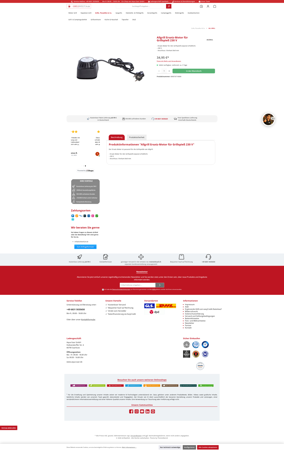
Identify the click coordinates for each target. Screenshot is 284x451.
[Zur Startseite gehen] (79, 6)
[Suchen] (168, 6)
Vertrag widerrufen (8, 428)
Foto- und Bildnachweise (195, 321)
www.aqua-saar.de (74, 362)
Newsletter (189, 323)
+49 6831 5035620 (161, 119)
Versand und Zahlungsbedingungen (200, 316)
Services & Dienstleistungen (184, 1)
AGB (153, 289)
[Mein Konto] (208, 6)
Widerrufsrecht (191, 311)
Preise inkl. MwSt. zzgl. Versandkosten (169, 61)
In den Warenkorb (193, 71)
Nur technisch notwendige (170, 447)
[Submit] (159, 285)
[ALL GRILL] (209, 40)
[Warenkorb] (214, 6)
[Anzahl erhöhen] (169, 71)
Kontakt (188, 328)
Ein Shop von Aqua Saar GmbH (132, 1)
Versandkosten (136, 436)
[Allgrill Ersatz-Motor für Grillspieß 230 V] (110, 69)
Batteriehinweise (192, 318)
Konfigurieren (189, 447)
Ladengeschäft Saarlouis (159, 1)
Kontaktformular (106, 262)
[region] (111, 69)
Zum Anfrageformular (85, 247)
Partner (188, 325)
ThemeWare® (163, 438)
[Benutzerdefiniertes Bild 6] (205, 354)
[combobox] (141, 6)
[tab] (117, 137)
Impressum (190, 304)
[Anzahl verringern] (159, 71)
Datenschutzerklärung (194, 314)
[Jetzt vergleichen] (201, 6)
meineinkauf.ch (155, 262)
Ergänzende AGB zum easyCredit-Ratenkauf (203, 309)
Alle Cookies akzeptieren (208, 447)
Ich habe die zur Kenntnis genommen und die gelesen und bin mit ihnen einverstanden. (143, 289)
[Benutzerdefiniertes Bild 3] (205, 344)
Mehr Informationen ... (129, 447)
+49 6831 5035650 (208, 262)
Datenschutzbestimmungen (121, 289)
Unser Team (205, 1)
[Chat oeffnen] (268, 119)
